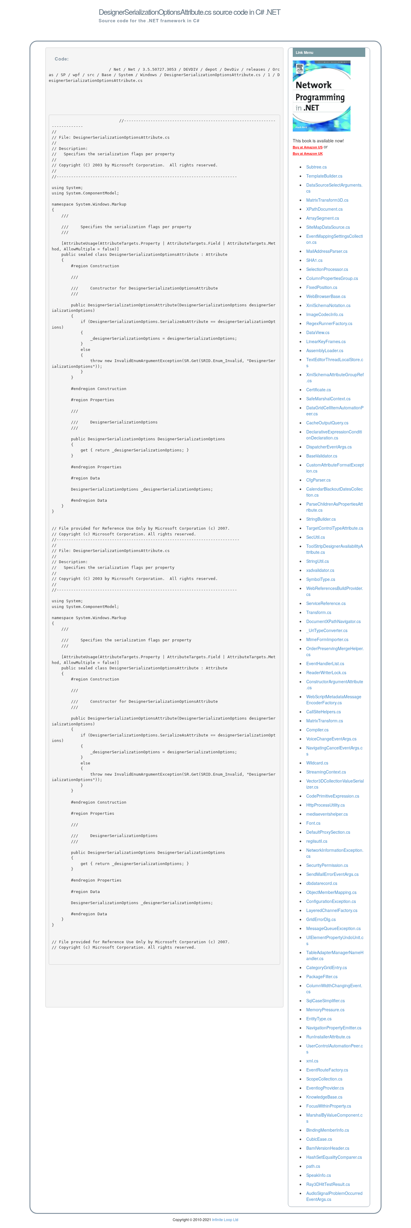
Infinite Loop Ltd (225, 1219)
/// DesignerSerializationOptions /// (105, 422)
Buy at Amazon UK (308, 153)
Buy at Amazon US (308, 147)
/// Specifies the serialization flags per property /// (121, 226)
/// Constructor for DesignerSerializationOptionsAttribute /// (136, 288)
